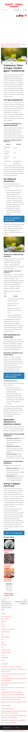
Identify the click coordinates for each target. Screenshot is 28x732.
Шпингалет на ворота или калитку (18, 720)
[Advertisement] (14, 30)
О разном (3, 626)
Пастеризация (10, 708)
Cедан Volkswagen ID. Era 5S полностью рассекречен (11, 692)
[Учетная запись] (17, 16)
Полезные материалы (5, 637)
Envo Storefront (21, 727)
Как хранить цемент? (12, 722)
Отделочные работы (5, 632)
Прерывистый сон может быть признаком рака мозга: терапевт (14, 702)
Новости (8, 598)
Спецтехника (3, 644)
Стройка (2, 655)
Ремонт (2, 642)
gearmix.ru (23, 731)
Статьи (2, 647)
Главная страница (4, 44)
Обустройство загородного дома (7, 629)
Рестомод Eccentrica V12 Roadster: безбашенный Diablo (12, 694)
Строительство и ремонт (6, 652)
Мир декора (3, 621)
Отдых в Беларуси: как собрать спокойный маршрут (11, 667)
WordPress (12, 727)
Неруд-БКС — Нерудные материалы (14, 5)
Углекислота (6, 102)
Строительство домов (5, 650)
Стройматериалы (4, 657)
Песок (2, 634)
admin (12, 63)
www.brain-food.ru (17, 731)
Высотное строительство (6, 616)
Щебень (2, 660)
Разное (2, 639)
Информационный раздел (14, 44)
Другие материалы (5, 619)
